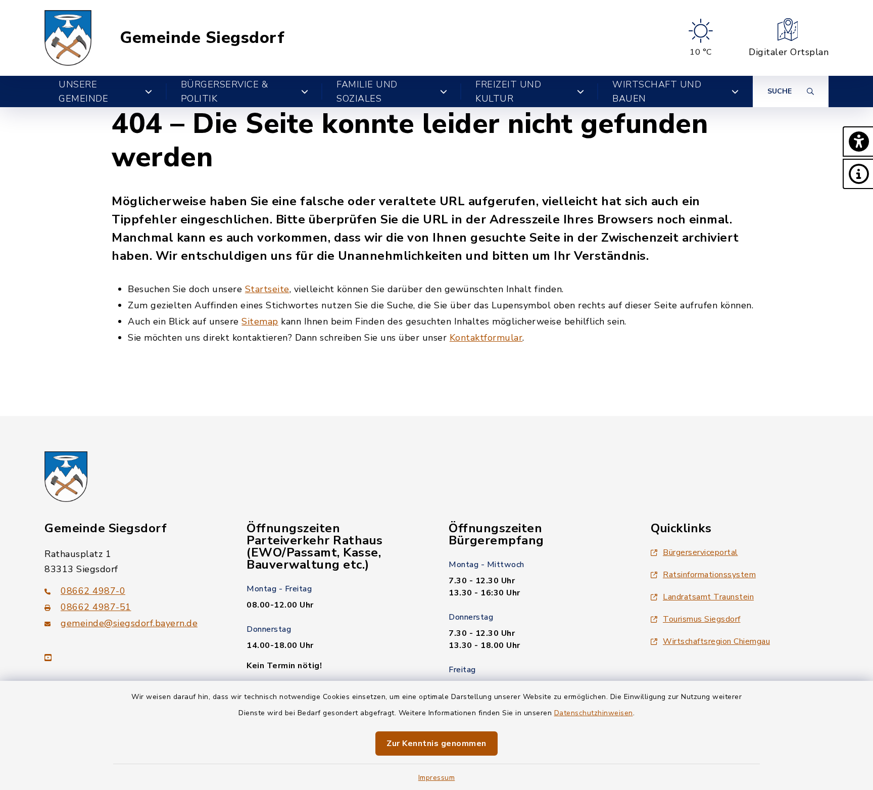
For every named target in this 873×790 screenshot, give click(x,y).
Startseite (267, 289)
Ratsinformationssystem (709, 574)
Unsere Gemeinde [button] (83, 91)
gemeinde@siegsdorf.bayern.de (129, 623)
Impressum (436, 777)
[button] (858, 141)
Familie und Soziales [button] (367, 91)
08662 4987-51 (96, 607)
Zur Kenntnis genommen (436, 743)
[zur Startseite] (68, 38)
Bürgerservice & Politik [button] (224, 91)
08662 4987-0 (93, 591)
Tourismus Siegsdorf (702, 619)
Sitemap (259, 321)
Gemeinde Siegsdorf (202, 38)
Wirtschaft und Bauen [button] (656, 91)
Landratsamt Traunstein (708, 596)
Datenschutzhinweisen (593, 713)
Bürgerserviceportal (700, 552)
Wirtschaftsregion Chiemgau (716, 641)
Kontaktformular (486, 338)
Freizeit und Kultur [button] (508, 91)
